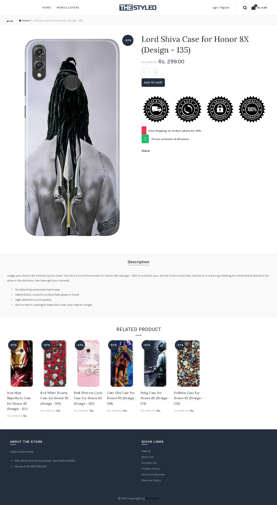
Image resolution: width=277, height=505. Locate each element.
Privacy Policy (151, 468)
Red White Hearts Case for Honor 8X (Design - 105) (54, 398)
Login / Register (220, 7)
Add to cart (153, 82)
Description (138, 262)
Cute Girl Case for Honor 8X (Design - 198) (121, 398)
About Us (148, 457)
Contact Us (149, 463)
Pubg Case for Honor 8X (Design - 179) (155, 398)
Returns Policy (151, 480)
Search (146, 451)
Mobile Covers (68, 7)
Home (46, 7)
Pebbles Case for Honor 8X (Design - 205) (188, 398)
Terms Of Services (153, 474)
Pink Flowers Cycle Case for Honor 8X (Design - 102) (88, 398)
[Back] (10, 21)
